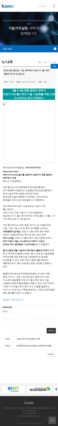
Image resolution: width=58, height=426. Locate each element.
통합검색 (43, 6)
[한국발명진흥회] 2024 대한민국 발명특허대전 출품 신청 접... (37, 345)
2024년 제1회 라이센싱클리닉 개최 (28, 339)
